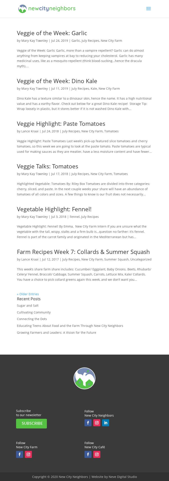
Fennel (75, 217)
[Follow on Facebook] (88, 422)
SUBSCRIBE (32, 424)
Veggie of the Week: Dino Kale (57, 81)
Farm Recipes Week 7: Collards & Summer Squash (83, 252)
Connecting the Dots (32, 319)
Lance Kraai (30, 131)
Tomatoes (111, 131)
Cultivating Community (34, 312)
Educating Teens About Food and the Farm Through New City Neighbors (70, 326)
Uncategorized (141, 259)
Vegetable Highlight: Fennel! (54, 209)
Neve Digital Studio (123, 477)
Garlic (76, 40)
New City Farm (111, 40)
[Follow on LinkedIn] (105, 422)
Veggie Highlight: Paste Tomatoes (61, 124)
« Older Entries (28, 294)
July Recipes (90, 40)
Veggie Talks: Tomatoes (47, 166)
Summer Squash (116, 259)
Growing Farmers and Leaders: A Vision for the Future (56, 332)
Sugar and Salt (28, 305)
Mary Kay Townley (34, 40)
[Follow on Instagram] (96, 422)
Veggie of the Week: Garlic (52, 33)
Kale (94, 88)
